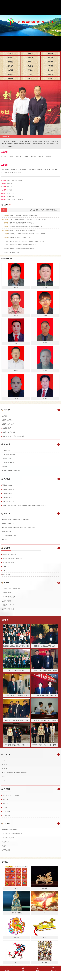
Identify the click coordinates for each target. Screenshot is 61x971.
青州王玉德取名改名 (8, 523)
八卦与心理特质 (6, 601)
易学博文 (50, 62)
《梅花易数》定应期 (8, 462)
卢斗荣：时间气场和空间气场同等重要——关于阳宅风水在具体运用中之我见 (24, 505)
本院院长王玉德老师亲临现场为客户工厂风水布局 (21, 223)
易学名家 (30, 57)
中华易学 (50, 74)
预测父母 (18, 156)
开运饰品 (5, 862)
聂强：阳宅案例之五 (8, 501)
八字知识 (11, 156)
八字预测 (50, 66)
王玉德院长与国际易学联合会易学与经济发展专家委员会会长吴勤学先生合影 (24, 241)
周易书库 (10, 66)
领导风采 (30, 53)
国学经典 (50, 53)
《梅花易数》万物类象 (8, 454)
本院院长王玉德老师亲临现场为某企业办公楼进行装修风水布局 (25, 226)
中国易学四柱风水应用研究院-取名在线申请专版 (15, 519)
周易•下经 (9, 183)
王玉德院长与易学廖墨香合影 (11, 252)
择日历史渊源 (6, 574)
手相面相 (30, 74)
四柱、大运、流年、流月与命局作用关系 (13, 436)
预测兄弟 (26, 156)
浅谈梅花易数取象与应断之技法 (11, 470)
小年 (3, 780)
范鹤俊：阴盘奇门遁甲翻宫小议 (15, 199)
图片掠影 (5, 620)
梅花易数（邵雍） (7, 458)
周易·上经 (9, 186)
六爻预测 (10, 70)
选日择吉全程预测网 (8, 562)
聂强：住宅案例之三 (8, 493)
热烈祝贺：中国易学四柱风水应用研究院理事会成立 (22, 230)
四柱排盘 (30, 66)
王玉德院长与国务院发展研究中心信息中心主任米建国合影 (19, 248)
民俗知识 (4, 764)
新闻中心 (30, 62)
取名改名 (50, 70)
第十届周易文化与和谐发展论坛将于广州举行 (20, 237)
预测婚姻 (33, 156)
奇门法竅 (9, 190)
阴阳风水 (30, 70)
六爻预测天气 (6, 450)
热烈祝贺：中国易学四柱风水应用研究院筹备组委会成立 (23, 215)
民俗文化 (30, 78)
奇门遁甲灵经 (10, 196)
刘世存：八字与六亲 (8, 424)
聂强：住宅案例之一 (8, 485)
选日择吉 (10, 74)
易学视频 (10, 62)
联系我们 (50, 78)
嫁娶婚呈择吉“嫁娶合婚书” (9, 554)
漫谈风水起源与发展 (8, 609)
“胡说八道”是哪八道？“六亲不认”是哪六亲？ (14, 772)
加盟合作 (50, 57)
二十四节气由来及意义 (8, 597)
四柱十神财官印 (6, 428)
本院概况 (10, 53)
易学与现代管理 (6, 593)
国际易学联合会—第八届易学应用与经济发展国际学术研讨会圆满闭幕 (26, 234)
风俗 (3, 760)
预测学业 (48, 156)
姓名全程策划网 (6, 531)
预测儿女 (41, 156)
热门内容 (4, 205)
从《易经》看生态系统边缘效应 (11, 588)
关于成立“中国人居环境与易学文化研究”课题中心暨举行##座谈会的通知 (27, 219)
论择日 (4, 570)
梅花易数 (4, 466)
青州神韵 (10, 78)
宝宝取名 (4, 540)
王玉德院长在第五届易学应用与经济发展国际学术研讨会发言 (20, 244)
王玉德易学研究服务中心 (9, 535)
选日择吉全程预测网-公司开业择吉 (12, 558)
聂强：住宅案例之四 (8, 497)
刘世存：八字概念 (7, 420)
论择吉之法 (5, 566)
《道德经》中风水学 (8, 605)
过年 (3, 776)
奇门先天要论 (10, 193)
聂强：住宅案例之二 (8, 489)
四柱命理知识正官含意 (8, 432)
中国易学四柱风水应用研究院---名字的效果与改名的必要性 (18, 527)
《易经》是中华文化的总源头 (14, 180)
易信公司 (10, 57)
